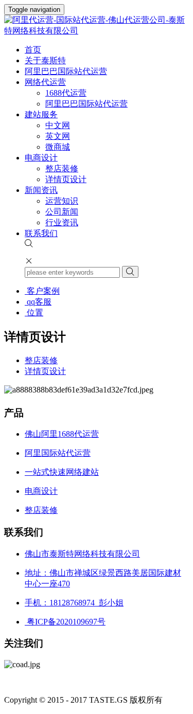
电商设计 (41, 157)
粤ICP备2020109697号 (65, 621)
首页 (33, 49)
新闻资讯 (41, 190)
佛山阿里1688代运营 (62, 434)
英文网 (57, 136)
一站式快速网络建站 (62, 472)
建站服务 (41, 114)
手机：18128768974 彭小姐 (74, 602)
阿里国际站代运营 (58, 453)
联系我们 (41, 233)
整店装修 (61, 168)
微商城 (57, 146)
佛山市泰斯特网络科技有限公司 (82, 553)
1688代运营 (65, 92)
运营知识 (61, 201)
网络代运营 (45, 82)
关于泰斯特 (45, 60)
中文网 (57, 125)
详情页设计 (65, 179)
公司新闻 (61, 211)
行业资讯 (61, 222)
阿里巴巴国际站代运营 (66, 71)
